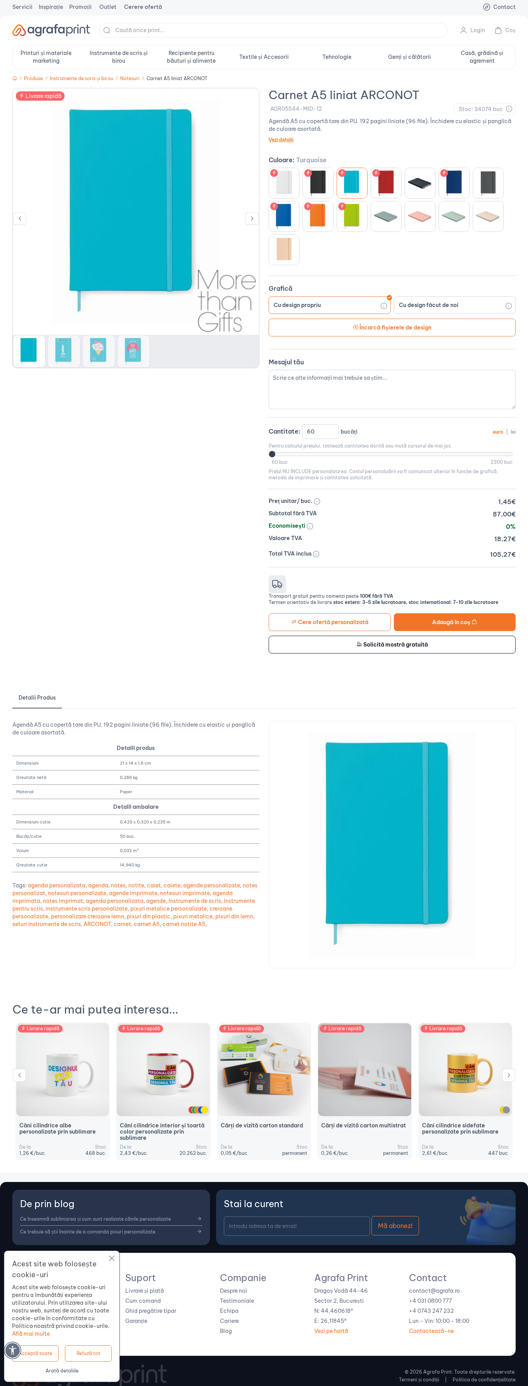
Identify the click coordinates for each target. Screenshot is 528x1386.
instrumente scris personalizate (87, 908)
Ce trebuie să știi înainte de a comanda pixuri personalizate (87, 1232)
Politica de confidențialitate (484, 1380)
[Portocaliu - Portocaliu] (318, 216)
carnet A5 (147, 924)
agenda (98, 885)
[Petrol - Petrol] (386, 216)
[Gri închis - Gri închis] (488, 183)
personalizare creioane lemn (87, 916)
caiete (172, 885)
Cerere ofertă (143, 6)
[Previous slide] (19, 1077)
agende (156, 900)
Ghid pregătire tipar (150, 1310)
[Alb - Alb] (284, 183)
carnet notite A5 (183, 924)
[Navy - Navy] (420, 183)
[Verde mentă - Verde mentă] (454, 216)
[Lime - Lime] (352, 216)
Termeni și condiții (419, 1380)
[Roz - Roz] (420, 216)
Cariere (229, 1320)
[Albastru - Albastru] (454, 183)
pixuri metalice (193, 916)
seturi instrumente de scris (46, 924)
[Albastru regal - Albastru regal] (284, 216)
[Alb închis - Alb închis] (488, 216)
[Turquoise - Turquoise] (352, 183)
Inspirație (51, 6)
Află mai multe (31, 1333)
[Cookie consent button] (111, 1259)
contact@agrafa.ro (434, 1290)
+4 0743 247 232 (431, 1310)
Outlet (107, 6)
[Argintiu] (506, 1110)
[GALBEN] (204, 1110)
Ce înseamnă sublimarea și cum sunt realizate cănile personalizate (95, 1219)
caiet (154, 885)
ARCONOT (97, 924)
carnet (122, 924)
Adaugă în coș (452, 622)
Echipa (229, 1310)
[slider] (272, 454)
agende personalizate (211, 885)
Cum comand (143, 1300)
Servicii (22, 6)
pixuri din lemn (234, 916)
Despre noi (233, 1290)
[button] (29, 351)
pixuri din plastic (148, 916)
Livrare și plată (144, 1290)
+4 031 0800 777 (430, 1300)
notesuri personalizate (77, 893)
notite (136, 885)
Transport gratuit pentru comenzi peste (331, 596)
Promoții (80, 6)
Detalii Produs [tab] (37, 697)
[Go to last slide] (20, 220)
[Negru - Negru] (318, 183)
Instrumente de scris (195, 900)
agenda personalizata (56, 885)
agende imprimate (133, 893)
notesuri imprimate (185, 893)
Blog (226, 1331)
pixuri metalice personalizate (168, 908)
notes (118, 885)
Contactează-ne (431, 1331)
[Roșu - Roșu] (386, 183)
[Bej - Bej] (284, 249)
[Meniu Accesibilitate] (12, 1350)
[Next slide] (252, 220)
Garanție (136, 1320)
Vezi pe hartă (331, 1331)
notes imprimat (63, 900)
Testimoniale (237, 1300)
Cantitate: (392, 431)
